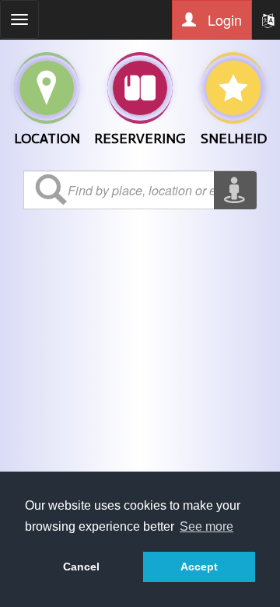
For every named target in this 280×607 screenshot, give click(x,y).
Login (223, 19)
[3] (233, 88)
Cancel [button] (81, 566)
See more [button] (206, 526)
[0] (47, 88)
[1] (140, 88)
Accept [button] (199, 566)
